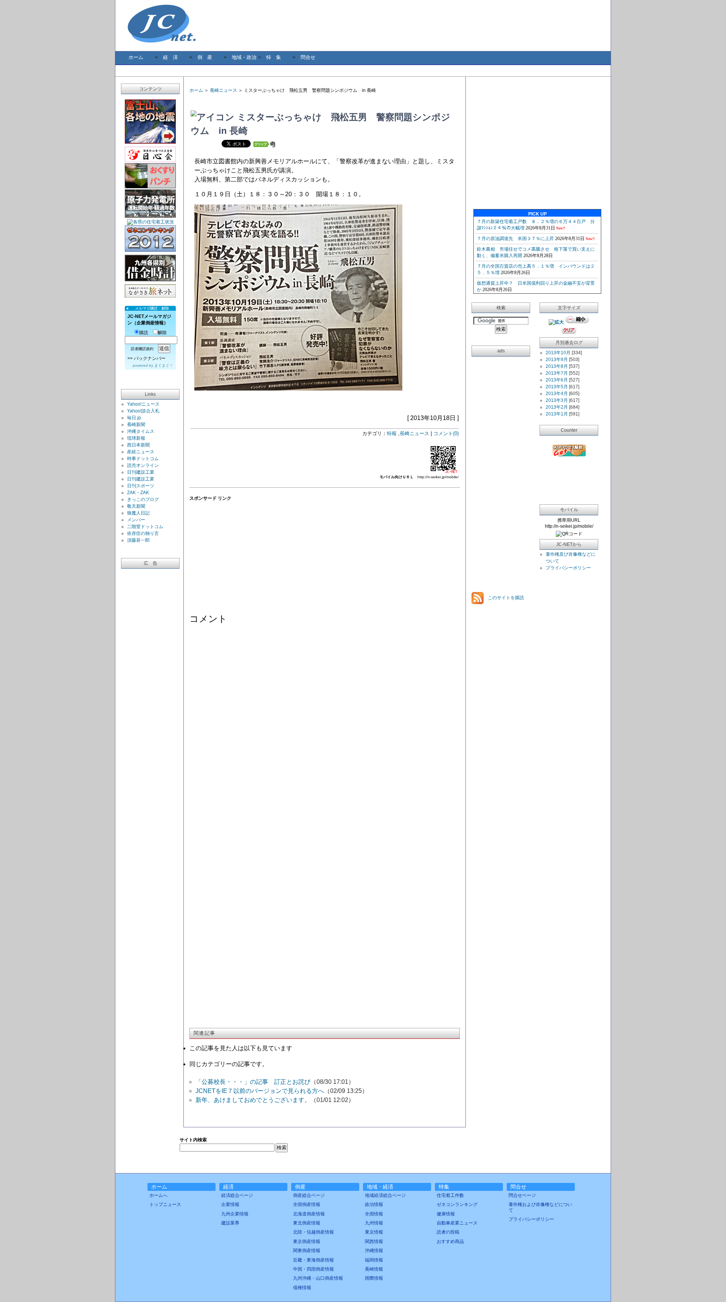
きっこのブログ (143, 499)
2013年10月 (558, 352)
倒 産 (204, 57)
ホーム (136, 57)
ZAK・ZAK (138, 492)
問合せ (308, 57)
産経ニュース (140, 451)
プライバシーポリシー (568, 567)
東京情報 (374, 1232)
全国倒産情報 (306, 1204)
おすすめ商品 (450, 1241)
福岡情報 (374, 1260)
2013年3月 (557, 400)
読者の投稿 (448, 1232)
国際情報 (374, 1278)
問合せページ (522, 1195)
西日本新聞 (138, 445)
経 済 (170, 57)
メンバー (136, 519)
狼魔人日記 (138, 513)
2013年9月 (557, 359)
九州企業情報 (234, 1214)
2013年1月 (557, 414)
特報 (392, 433)
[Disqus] (324, 726)
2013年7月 (557, 373)
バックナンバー (150, 358)
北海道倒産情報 (309, 1214)
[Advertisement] (277, 102)
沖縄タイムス (140, 431)
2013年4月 (557, 393)
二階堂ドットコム (145, 526)
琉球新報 (136, 438)
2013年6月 (557, 380)
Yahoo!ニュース (143, 404)
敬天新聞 (136, 506)
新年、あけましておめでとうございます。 (252, 1100)
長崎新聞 (136, 424)
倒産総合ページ (309, 1195)
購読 (143, 332)
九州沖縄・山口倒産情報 (318, 1278)
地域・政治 (244, 57)
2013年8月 (557, 366)
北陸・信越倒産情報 (313, 1232)
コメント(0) (446, 433)
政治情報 (374, 1204)
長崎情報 (374, 1269)
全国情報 (374, 1214)
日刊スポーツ (140, 485)
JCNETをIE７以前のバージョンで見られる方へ (259, 1091)
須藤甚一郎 (138, 540)
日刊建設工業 (140, 472)
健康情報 (446, 1214)
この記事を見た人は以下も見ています (240, 1048)
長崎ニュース (223, 90)
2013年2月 (557, 407)
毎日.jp (134, 417)
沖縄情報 (374, 1250)
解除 (162, 332)
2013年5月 (557, 386)
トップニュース (165, 1204)
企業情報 (230, 1204)
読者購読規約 (142, 349)
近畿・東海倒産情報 (313, 1260)
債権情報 (302, 1287)
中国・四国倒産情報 (313, 1269)
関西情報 (374, 1241)
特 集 (273, 57)
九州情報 (374, 1223)
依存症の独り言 (143, 533)
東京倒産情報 (306, 1241)
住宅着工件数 (450, 1195)
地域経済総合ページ (385, 1195)
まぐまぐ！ (163, 365)
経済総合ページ (237, 1195)
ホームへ (158, 1195)
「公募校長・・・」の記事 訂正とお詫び (252, 1082)
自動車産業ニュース (457, 1223)
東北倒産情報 (306, 1223)
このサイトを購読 (505, 597)
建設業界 (230, 1223)
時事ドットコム (143, 458)
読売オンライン (143, 465)
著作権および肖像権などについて (540, 1207)
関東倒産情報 (306, 1250)
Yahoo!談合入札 (143, 411)
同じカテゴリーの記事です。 (228, 1064)
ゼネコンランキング (457, 1204)
